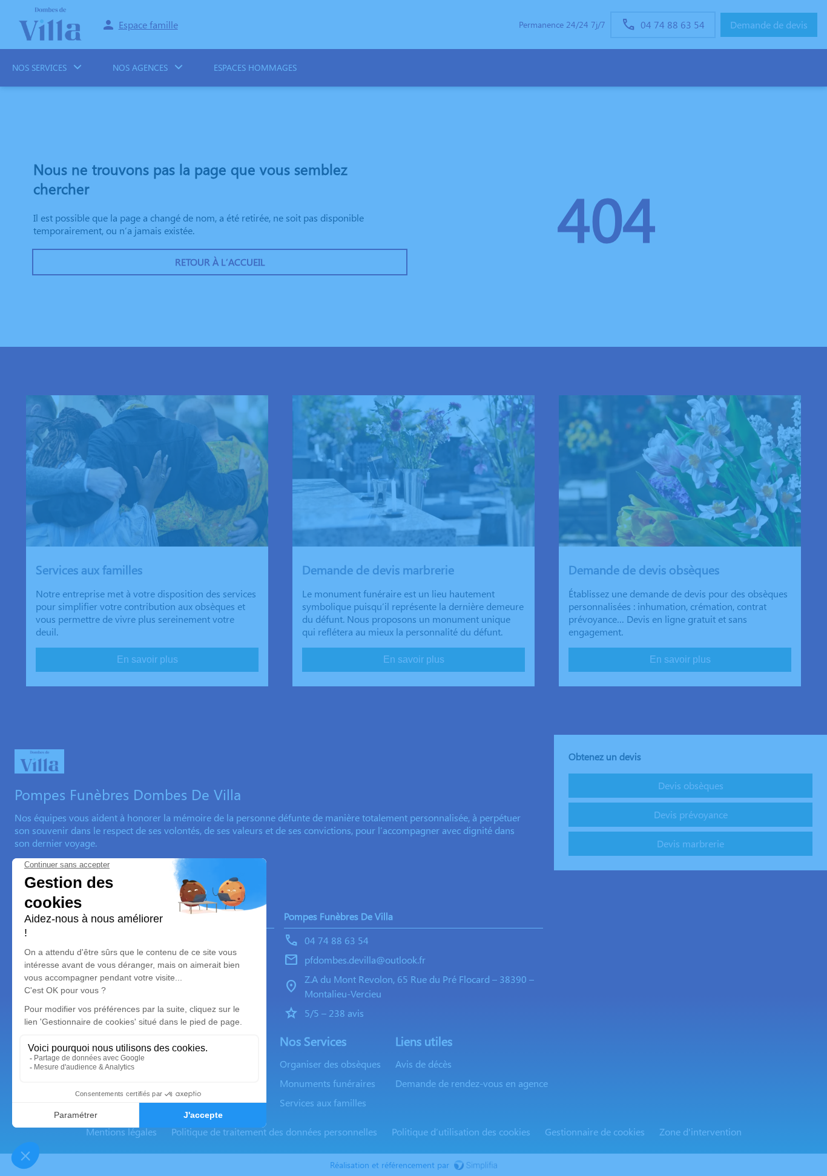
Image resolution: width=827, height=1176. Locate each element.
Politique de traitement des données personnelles (274, 1131)
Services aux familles (323, 1102)
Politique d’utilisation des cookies (461, 1131)
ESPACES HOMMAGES (255, 67)
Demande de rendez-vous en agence (471, 1083)
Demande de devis (769, 24)
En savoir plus (147, 659)
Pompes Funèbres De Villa (338, 916)
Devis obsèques (690, 785)
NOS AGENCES (140, 67)
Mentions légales (121, 1131)
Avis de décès (423, 1063)
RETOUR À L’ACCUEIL (220, 261)
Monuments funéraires (327, 1083)
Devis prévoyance (691, 814)
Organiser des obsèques (330, 1063)
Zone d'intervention (700, 1131)
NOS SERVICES (39, 67)
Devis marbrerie (690, 843)
